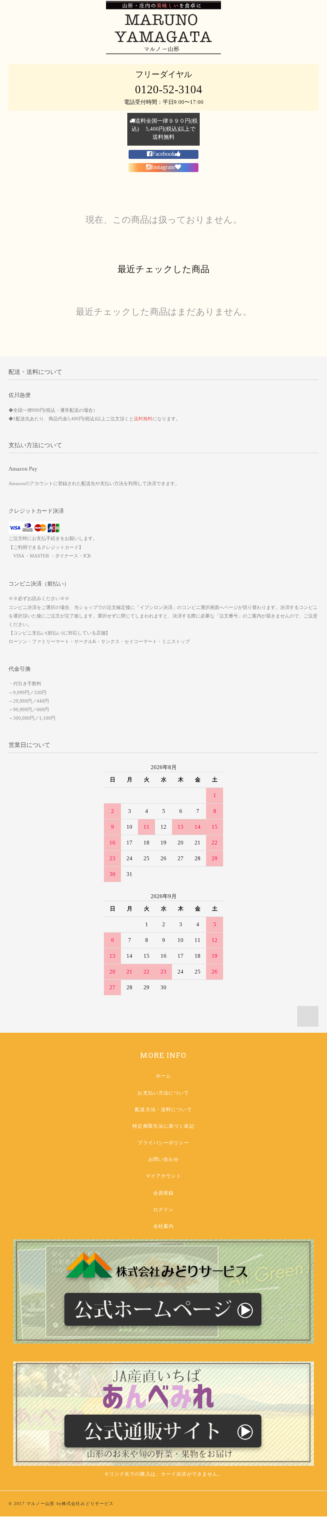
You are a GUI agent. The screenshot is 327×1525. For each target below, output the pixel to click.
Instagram (163, 167)
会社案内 (163, 1226)
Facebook (163, 154)
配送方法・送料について (163, 1109)
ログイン (163, 1209)
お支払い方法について (163, 1092)
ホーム (163, 1075)
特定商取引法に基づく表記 (163, 1126)
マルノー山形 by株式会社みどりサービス (70, 1503)
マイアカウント (164, 1175)
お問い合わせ (163, 1159)
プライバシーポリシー (163, 1142)
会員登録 (163, 1192)
